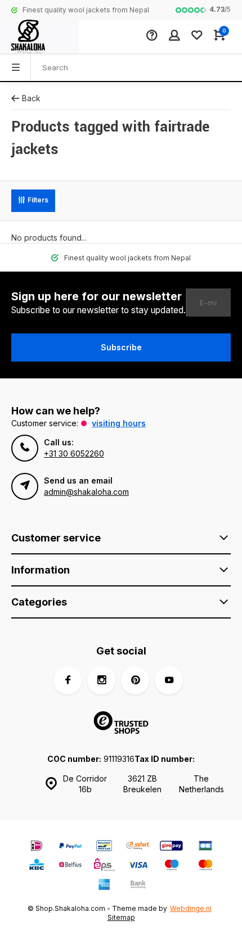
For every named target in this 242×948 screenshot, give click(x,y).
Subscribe (121, 347)
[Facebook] (67, 680)
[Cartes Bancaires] (205, 847)
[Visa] (138, 866)
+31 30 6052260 (74, 453)
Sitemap (121, 917)
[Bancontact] (104, 847)
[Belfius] (70, 866)
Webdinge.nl (191, 908)
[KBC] (37, 866)
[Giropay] (172, 847)
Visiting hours (119, 423)
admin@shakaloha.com (86, 491)
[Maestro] (172, 866)
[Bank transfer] (138, 886)
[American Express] (104, 886)
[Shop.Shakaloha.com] (39, 36)
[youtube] (169, 680)
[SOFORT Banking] (138, 847)
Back (31, 98)
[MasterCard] (205, 866)
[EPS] (104, 866)
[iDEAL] (37, 847)
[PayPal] (70, 847)
